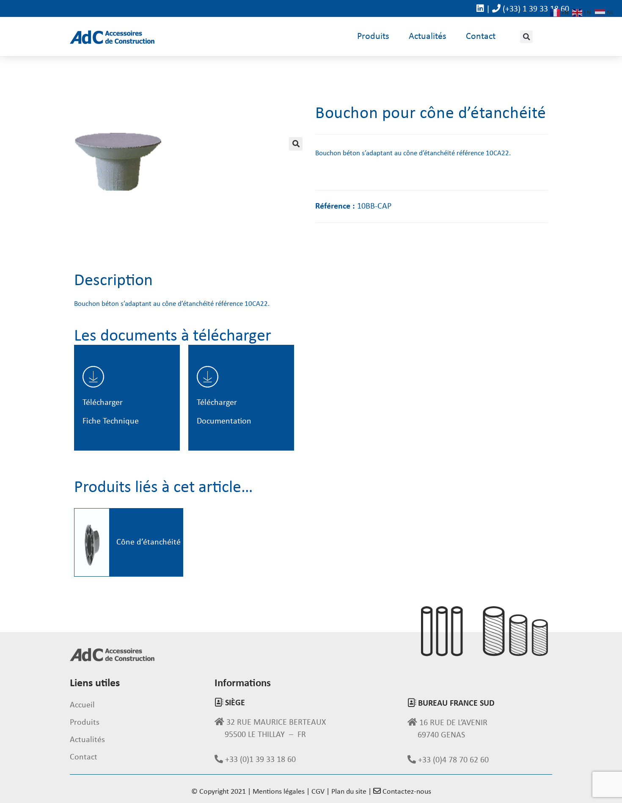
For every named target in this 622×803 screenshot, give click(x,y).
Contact (480, 36)
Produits (373, 36)
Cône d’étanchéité (148, 542)
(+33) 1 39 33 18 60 (536, 9)
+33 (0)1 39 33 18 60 (259, 760)
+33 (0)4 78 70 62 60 (452, 760)
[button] (526, 36)
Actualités (427, 36)
